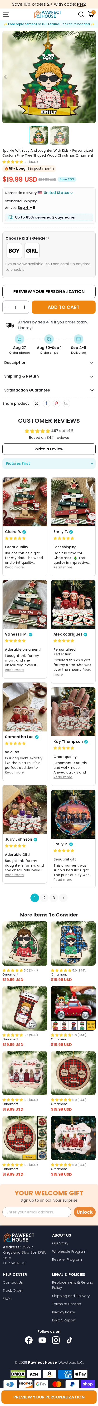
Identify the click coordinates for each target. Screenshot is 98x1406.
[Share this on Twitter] (36, 403)
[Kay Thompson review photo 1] (73, 711)
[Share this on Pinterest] (56, 403)
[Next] (92, 77)
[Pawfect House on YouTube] (42, 1340)
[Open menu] (5, 14)
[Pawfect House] (48, 14)
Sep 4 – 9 (26, 207)
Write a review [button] (49, 449)
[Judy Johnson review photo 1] (25, 809)
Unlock (85, 1212)
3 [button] (54, 897)
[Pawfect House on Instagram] (56, 1340)
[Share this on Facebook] (46, 403)
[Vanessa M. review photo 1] (25, 604)
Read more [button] (14, 567)
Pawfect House (42, 1362)
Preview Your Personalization (49, 291)
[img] (15, 538)
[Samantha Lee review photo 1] (25, 707)
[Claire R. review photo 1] (25, 501)
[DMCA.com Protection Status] (18, 1374)
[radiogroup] (49, 251)
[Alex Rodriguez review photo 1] (73, 604)
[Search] (80, 14)
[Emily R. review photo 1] (73, 814)
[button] (12, 161)
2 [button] (44, 897)
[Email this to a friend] (66, 403)
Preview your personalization (49, 1397)
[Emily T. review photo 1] (73, 501)
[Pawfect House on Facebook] (29, 1340)
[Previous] (6, 77)
